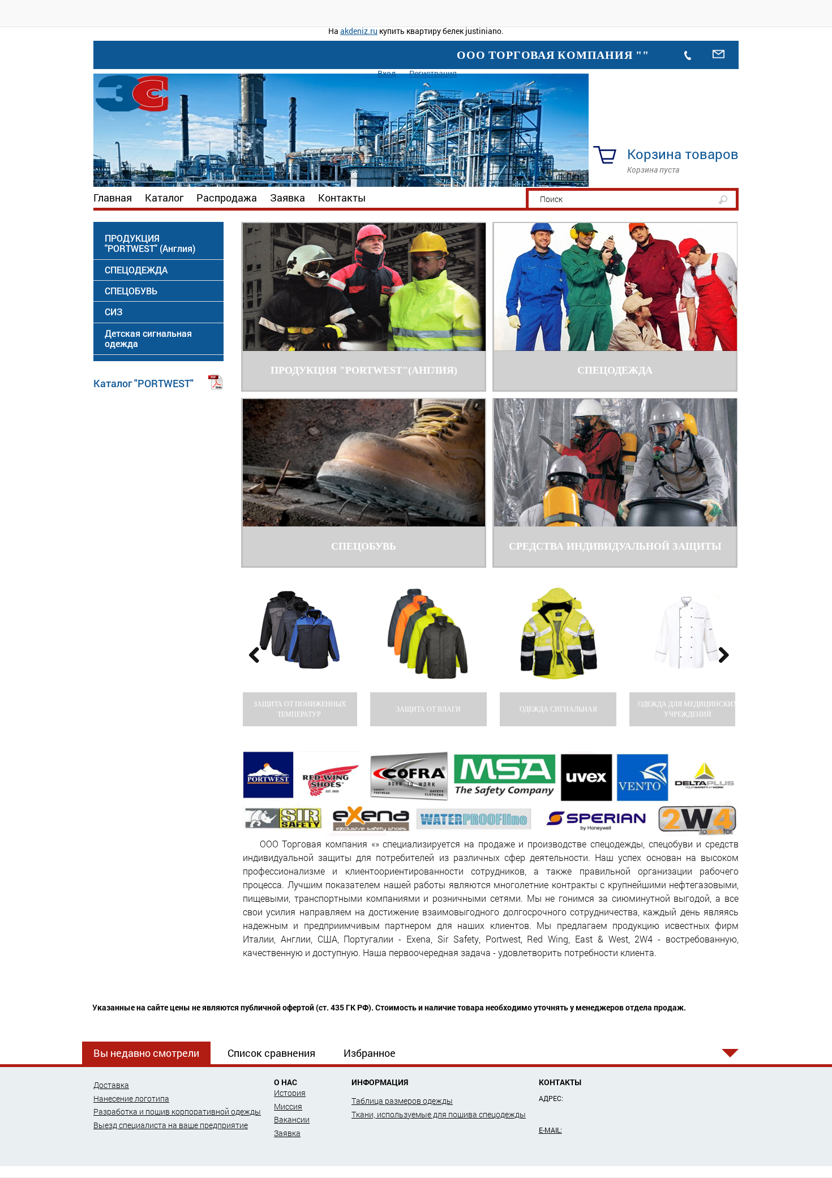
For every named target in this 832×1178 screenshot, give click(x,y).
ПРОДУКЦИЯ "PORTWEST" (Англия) (150, 243)
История (290, 1092)
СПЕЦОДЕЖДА (136, 270)
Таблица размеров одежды (402, 1100)
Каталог (164, 197)
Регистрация (433, 73)
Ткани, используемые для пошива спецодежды (438, 1114)
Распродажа (226, 197)
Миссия (288, 1106)
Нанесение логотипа (131, 1098)
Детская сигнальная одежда (148, 338)
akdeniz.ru (359, 30)
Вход (387, 73)
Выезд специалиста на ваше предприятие (170, 1125)
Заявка (287, 197)
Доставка (111, 1085)
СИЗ (114, 312)
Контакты (342, 197)
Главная (112, 197)
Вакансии (292, 1119)
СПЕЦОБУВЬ (131, 291)
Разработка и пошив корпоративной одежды (177, 1111)
